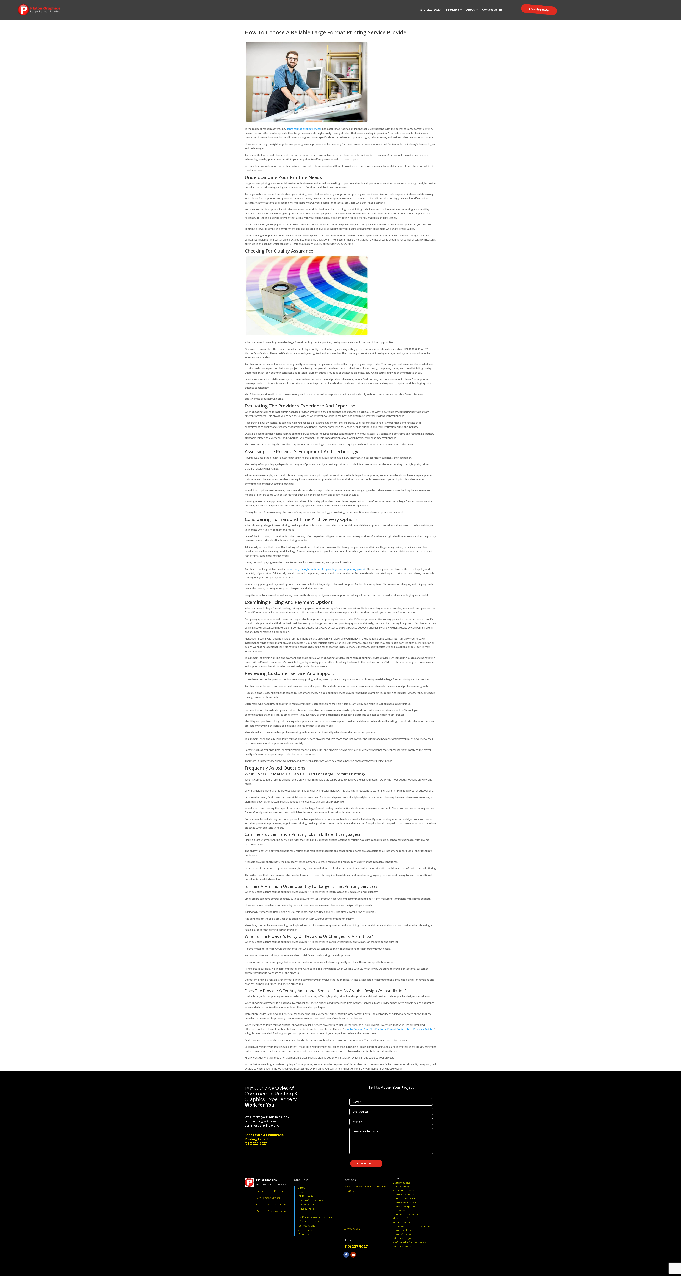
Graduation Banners (310, 1200)
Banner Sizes (306, 1204)
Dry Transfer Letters (268, 1197)
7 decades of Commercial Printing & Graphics (271, 1093)
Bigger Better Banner (269, 1191)
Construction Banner (405, 1198)
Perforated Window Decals (409, 1242)
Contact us (489, 9)
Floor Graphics (402, 1222)
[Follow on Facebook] (346, 1255)
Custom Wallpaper (404, 1206)
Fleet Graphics (401, 1218)
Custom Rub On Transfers (272, 1204)
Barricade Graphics (404, 1190)
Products (452, 9)
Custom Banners (403, 1194)
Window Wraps (402, 1246)
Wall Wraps (399, 1210)
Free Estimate (539, 9)
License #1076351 (309, 1221)
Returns (303, 1213)
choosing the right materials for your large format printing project (326, 569)
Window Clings (402, 1238)
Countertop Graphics (406, 1214)
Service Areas (306, 1225)
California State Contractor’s (315, 1217)
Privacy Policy (306, 1208)
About (470, 9)
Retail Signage (402, 1186)
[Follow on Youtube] (353, 1255)
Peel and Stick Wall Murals (272, 1211)
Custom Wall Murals (405, 1202)
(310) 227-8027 (430, 9)
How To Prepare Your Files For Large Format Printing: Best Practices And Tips (389, 1029)
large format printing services (304, 129)
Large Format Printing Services (412, 1226)
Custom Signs (401, 1182)
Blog (301, 1192)
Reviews (303, 1234)
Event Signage (402, 1234)
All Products (305, 1196)
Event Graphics (402, 1230)
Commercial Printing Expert (265, 1137)
